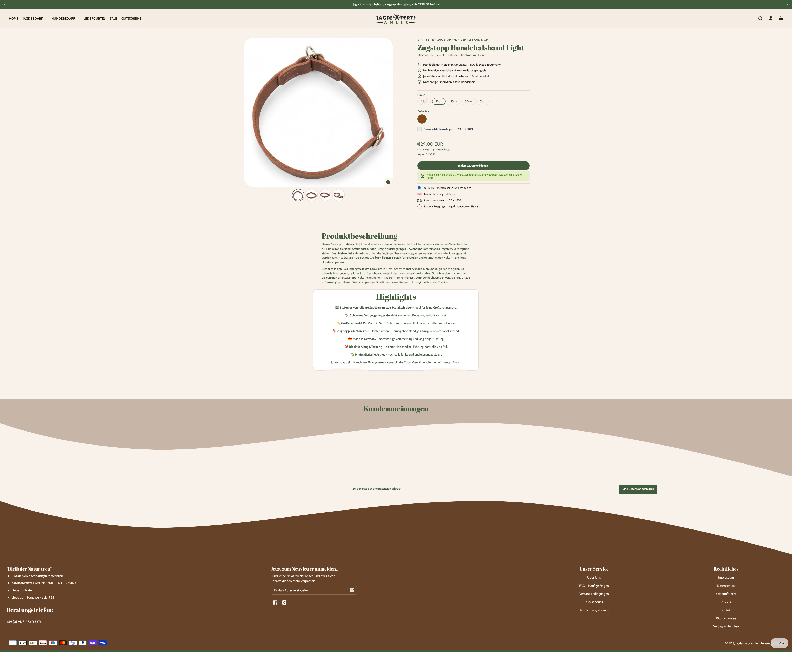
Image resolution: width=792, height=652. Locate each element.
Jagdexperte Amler (747, 643)
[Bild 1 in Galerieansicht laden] (298, 195)
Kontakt (726, 610)
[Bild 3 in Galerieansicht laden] (325, 195)
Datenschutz (726, 586)
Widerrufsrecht (726, 594)
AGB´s (726, 602)
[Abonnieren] (352, 590)
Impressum (726, 577)
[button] (760, 18)
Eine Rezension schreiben (638, 489)
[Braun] (422, 119)
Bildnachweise (726, 618)
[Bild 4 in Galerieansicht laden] (338, 195)
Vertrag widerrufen (726, 626)
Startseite (425, 40)
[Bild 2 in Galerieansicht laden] (311, 195)
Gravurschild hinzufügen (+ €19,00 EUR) (448, 129)
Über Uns (594, 577)
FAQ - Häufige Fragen (594, 586)
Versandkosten (443, 149)
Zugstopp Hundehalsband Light (463, 40)
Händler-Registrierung (594, 610)
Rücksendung (594, 602)
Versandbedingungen (594, 594)
